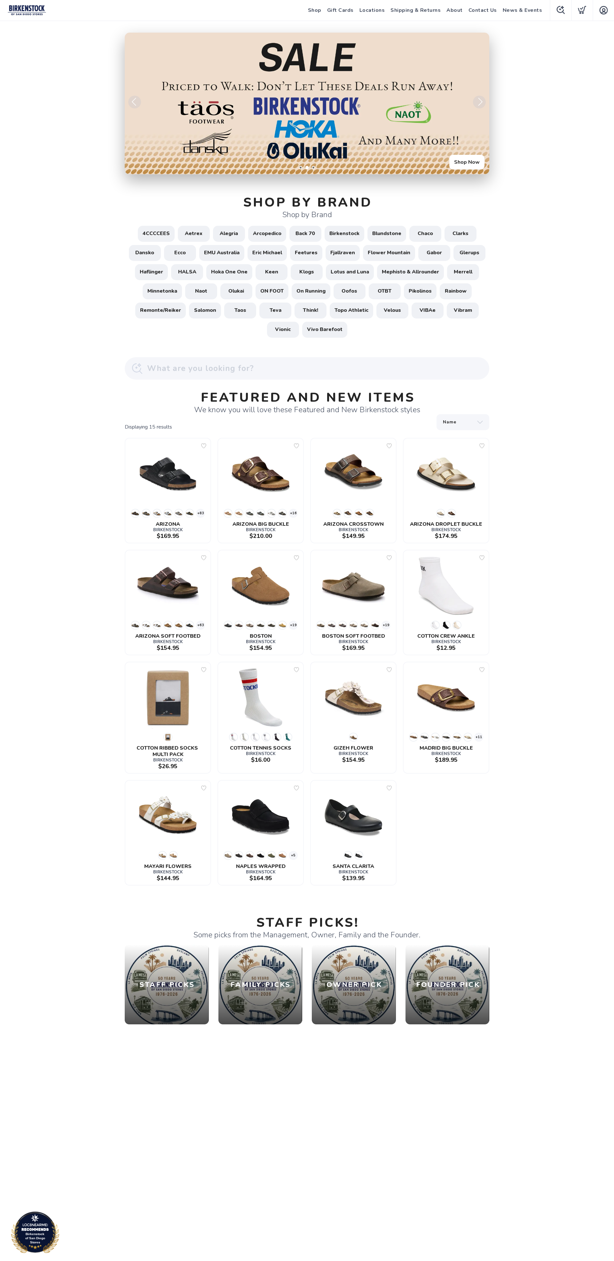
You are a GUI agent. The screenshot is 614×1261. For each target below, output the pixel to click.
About (454, 10)
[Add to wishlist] (204, 446)
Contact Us (482, 10)
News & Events (522, 10)
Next (479, 102)
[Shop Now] (307, 103)
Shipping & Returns (415, 10)
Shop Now (467, 162)
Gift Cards (340, 10)
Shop (314, 10)
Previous (134, 102)
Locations (372, 10)
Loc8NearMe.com (63, 1234)
